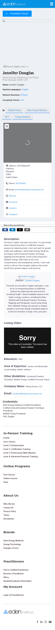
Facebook (13, 202)
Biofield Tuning (14, 110)
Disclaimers (8, 518)
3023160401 (20, 183)
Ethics (6, 577)
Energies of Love (11, 548)
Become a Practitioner (13, 573)
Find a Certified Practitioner (15, 570)
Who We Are (9, 504)
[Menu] (51, 4)
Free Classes (9, 474)
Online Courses (10, 478)
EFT (7, 117)
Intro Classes (9, 441)
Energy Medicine (22, 117)
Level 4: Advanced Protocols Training (20, 456)
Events (6, 438)
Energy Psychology (12, 544)
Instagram (13, 214)
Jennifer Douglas (18, 72)
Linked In (13, 208)
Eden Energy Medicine (37, 110)
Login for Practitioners (13, 595)
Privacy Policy (9, 511)
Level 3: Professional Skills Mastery (19, 453)
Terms (6, 515)
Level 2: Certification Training (16, 449)
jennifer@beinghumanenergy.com (29, 189)
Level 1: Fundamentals (13, 445)
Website (12, 196)
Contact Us (8, 507)
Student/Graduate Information (17, 581)
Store (5, 482)
